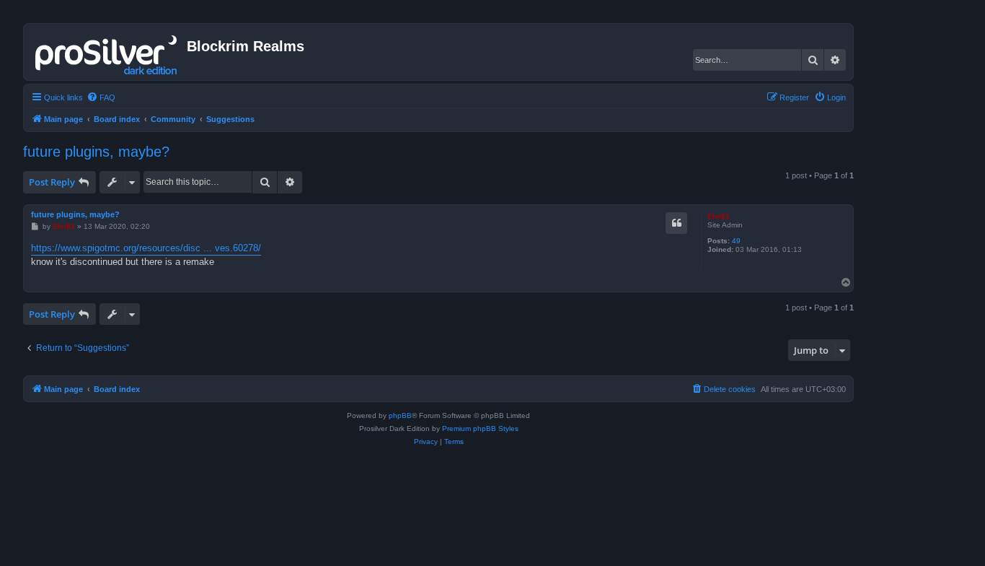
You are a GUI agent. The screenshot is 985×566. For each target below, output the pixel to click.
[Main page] (107, 52)
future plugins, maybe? (96, 152)
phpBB (400, 415)
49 (736, 241)
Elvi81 (718, 216)
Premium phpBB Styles (480, 428)
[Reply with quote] (676, 223)
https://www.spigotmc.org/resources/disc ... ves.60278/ (146, 248)
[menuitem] (101, 97)
